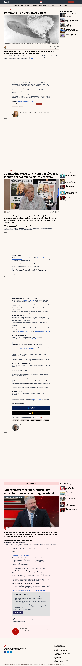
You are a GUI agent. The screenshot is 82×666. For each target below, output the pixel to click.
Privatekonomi (35, 5)
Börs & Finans (27, 5)
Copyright (56, 649)
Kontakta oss (56, 647)
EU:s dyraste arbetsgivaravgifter (23, 331)
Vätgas (20, 106)
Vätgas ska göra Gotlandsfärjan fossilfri (24, 101)
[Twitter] (8, 652)
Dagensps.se (6, 9)
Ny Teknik (32, 58)
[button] (31, 408)
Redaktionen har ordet (58, 657)
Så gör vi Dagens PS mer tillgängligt (61, 660)
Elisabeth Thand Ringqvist (36, 420)
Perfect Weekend (59, 5)
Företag (44, 5)
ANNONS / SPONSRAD (24, 628)
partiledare (46, 420)
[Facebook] (5, 652)
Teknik (40, 5)
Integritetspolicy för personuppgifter (61, 650)
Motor (49, 5)
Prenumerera (38, 417)
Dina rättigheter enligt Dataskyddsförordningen (63, 653)
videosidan (12, 226)
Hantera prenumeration (58, 645)
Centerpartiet (16, 420)
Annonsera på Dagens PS (59, 656)
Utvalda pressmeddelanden (59, 646)
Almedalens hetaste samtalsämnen (26, 348)
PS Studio (66, 5)
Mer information (18, 612)
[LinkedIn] (11, 652)
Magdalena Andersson (29, 300)
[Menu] (77, 2)
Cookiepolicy (56, 652)
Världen (22, 5)
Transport (15, 106)
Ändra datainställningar (58, 661)
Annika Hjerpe (22, 111)
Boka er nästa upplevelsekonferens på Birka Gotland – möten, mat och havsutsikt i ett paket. (31, 590)
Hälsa (53, 5)
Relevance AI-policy (58, 654)
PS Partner (12, 487)
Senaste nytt (16, 5)
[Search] (75, 2)
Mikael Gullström (23, 424)
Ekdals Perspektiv (25, 420)
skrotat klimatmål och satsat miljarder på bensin (38, 338)
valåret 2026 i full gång (36, 399)
